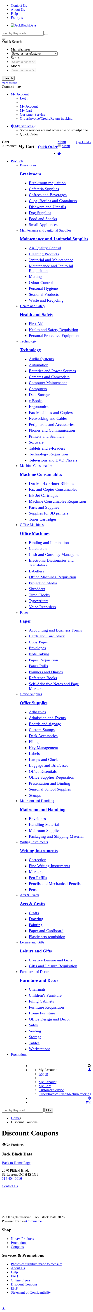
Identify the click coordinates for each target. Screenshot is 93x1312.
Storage (35, 1037)
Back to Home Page (16, 1163)
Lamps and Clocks (44, 759)
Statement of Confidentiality (31, 1292)
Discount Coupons (24, 1284)
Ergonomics (39, 406)
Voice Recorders (42, 607)
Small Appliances (43, 224)
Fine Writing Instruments (49, 866)
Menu (62, 142)
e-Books (35, 400)
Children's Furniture (45, 995)
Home (15, 1118)
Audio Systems (41, 359)
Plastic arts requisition (47, 936)
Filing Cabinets (41, 1001)
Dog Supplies (40, 212)
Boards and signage (45, 724)
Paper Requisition (43, 660)
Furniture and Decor (39, 980)
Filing (34, 741)
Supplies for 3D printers (48, 513)
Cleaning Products (44, 254)
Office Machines (34, 533)
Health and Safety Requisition (53, 329)
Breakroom (30, 174)
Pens (33, 889)
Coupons (17, 1247)
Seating (35, 1031)
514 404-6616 (12, 1178)
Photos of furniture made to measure (36, 1264)
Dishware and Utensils (47, 207)
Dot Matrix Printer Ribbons (51, 483)
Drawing (36, 919)
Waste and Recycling (46, 300)
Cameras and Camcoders (49, 377)
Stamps (35, 795)
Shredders (37, 589)
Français (17, 18)
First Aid (36, 323)
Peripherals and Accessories (51, 424)
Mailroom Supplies (44, 830)
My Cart (26, 110)
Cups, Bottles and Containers (53, 201)
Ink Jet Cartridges (43, 495)
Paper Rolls (38, 666)
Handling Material (44, 824)
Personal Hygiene (43, 288)
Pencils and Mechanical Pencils (55, 883)
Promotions (19, 1054)
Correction (37, 859)
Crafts (34, 913)
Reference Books (43, 678)
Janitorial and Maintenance (51, 260)
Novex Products (22, 1239)
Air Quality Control (45, 248)
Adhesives (37, 712)
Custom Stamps (42, 729)
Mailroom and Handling (42, 809)
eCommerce (33, 1221)
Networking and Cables (48, 418)
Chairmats (37, 989)
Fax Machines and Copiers (51, 412)
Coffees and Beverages (48, 194)
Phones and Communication (52, 430)
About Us (18, 9)
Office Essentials (43, 771)
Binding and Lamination (49, 542)
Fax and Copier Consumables (53, 489)
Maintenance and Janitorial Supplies (54, 238)
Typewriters (38, 601)
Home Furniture (42, 1013)
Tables (34, 1043)
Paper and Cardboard (46, 930)
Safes (33, 1025)
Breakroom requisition (47, 183)
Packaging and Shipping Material (56, 836)
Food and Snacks (43, 218)
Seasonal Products (44, 294)
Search (8, 78)
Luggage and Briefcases (48, 765)
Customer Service (32, 114)
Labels (34, 753)
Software (36, 442)
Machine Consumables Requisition (57, 501)
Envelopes (37, 648)
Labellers (36, 571)
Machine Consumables (41, 474)
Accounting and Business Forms (55, 630)
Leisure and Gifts (36, 951)
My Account (29, 106)
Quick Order (29, 134)
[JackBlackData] (23, 25)
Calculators (38, 548)
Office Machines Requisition (52, 577)
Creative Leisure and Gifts (50, 960)
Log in (24, 98)
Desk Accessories (43, 735)
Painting (35, 925)
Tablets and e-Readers (47, 448)
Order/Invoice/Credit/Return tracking (46, 118)
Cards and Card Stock (47, 636)
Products (17, 161)
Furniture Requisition (46, 1007)
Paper (25, 621)
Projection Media (43, 583)
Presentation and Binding (49, 783)
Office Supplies (33, 702)
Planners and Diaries (46, 672)
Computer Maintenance (48, 382)
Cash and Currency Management (56, 554)
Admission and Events (47, 718)
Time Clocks (39, 595)
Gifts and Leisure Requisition (53, 966)
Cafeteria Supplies (44, 189)
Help (14, 13)
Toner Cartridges (42, 519)
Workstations (39, 1049)
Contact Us (19, 5)
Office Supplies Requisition (51, 777)
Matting (35, 276)
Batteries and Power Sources (52, 371)
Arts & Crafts (32, 903)
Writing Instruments (39, 850)
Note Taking (39, 654)
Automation (38, 365)
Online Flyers (20, 1280)
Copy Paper (38, 642)
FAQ (14, 1276)
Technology (30, 349)
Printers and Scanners (46, 436)
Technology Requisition (48, 454)
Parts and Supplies (44, 507)
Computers (38, 389)
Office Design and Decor (49, 1019)
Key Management (43, 747)
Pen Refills (38, 877)
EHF (14, 1288)
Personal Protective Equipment (54, 335)
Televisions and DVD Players (53, 460)
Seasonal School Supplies (50, 789)
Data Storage (39, 394)
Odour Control (41, 282)
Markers (35, 871)
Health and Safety (36, 314)
